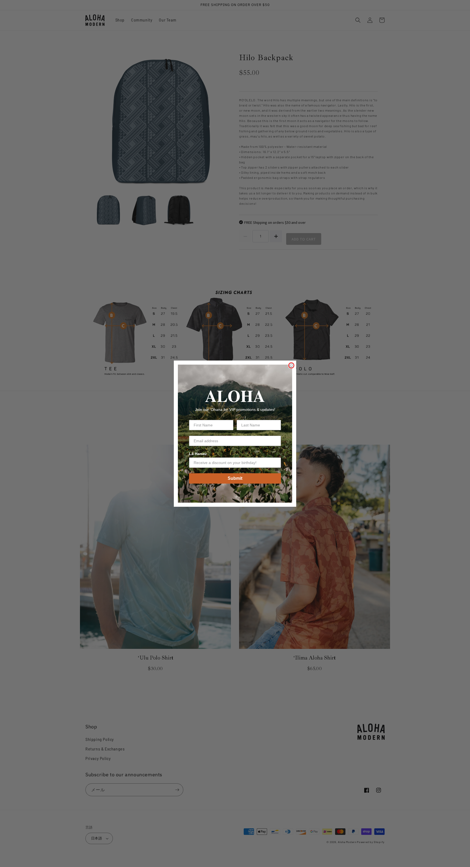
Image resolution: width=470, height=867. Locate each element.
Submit (235, 478)
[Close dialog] (291, 365)
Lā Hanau (198, 453)
